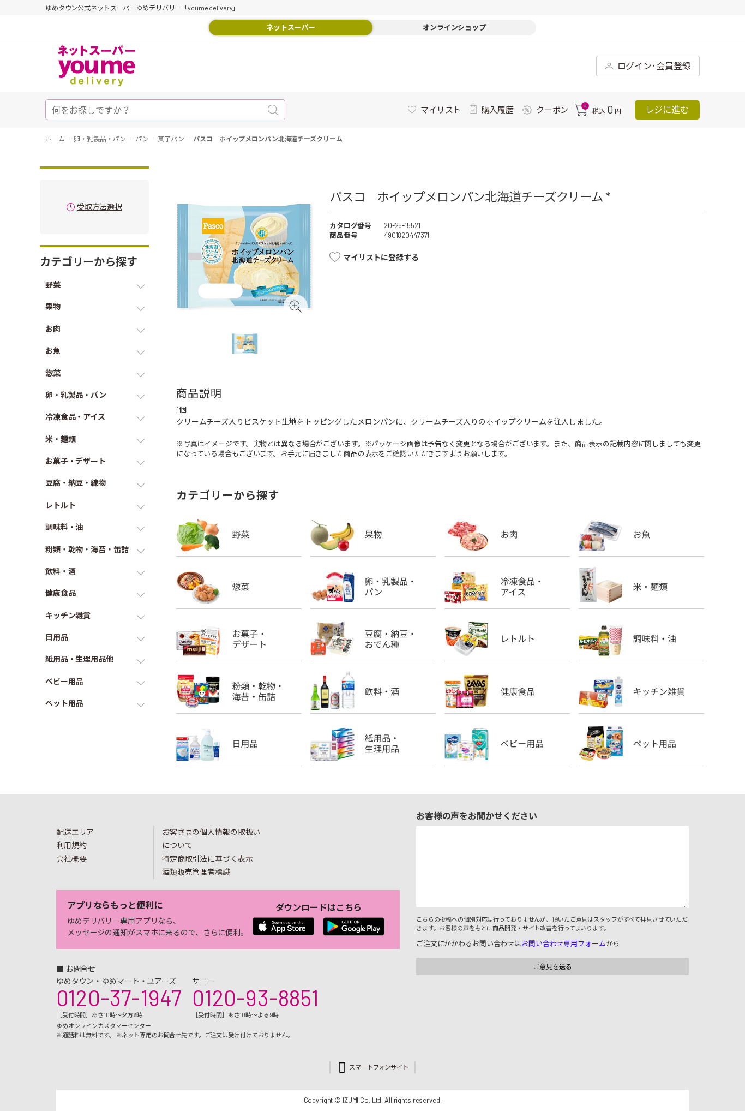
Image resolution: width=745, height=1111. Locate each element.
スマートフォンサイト (378, 1067)
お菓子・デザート (239, 639)
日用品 (239, 744)
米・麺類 (641, 586)
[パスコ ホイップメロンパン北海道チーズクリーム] (244, 256)
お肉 (507, 534)
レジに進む (667, 109)
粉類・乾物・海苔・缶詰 (239, 691)
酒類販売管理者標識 (196, 871)
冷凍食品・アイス (507, 586)
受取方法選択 (99, 207)
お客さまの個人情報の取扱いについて (211, 838)
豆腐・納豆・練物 (373, 639)
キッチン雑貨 (641, 691)
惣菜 (239, 586)
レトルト (507, 639)
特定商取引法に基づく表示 (207, 858)
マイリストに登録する (381, 257)
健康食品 (507, 691)
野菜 (239, 534)
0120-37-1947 (118, 997)
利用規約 (71, 845)
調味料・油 (641, 639)
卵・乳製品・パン (373, 586)
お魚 (641, 534)
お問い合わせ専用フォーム (563, 943)
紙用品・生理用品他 (373, 744)
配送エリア (75, 832)
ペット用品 (641, 744)
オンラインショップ (454, 27)
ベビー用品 (507, 744)
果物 (373, 534)
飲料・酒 (373, 691)
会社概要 (71, 858)
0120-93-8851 (255, 997)
